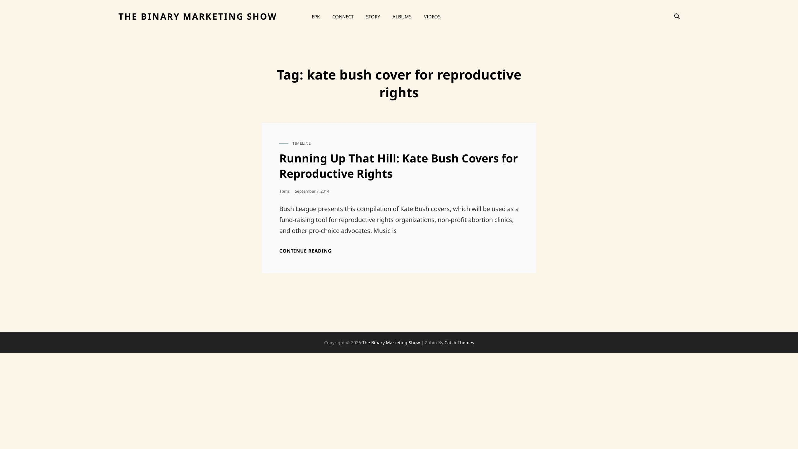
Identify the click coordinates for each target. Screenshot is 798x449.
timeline (301, 143)
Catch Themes (459, 342)
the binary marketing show (197, 16)
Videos (432, 16)
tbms (284, 191)
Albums (401, 16)
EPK (316, 16)
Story (373, 16)
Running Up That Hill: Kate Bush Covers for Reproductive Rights (398, 166)
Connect (342, 16)
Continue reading (305, 250)
